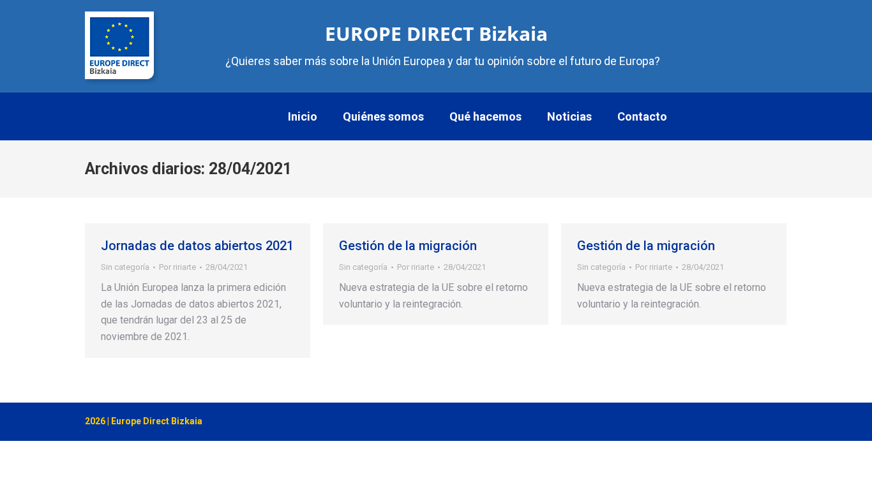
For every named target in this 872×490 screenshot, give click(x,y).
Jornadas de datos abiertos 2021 (197, 245)
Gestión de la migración (408, 245)
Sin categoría (125, 267)
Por (177, 267)
